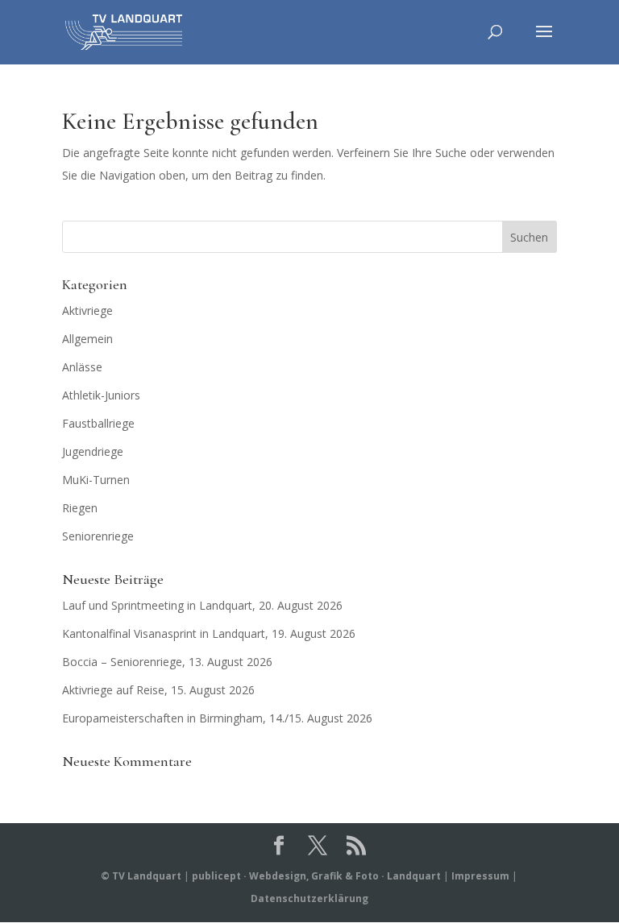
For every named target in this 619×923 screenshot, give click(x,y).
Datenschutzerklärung (309, 898)
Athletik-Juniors (101, 395)
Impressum (480, 876)
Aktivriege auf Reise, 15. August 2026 (158, 689)
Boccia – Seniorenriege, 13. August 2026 (167, 661)
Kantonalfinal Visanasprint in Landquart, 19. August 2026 (208, 633)
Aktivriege (87, 310)
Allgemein (87, 338)
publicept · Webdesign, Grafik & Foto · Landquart (316, 876)
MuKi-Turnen (96, 479)
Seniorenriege (98, 536)
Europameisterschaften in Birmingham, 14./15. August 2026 (217, 718)
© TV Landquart (141, 876)
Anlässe (82, 367)
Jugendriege (92, 451)
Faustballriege (98, 423)
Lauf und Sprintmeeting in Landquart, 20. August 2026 (202, 605)
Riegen (80, 507)
